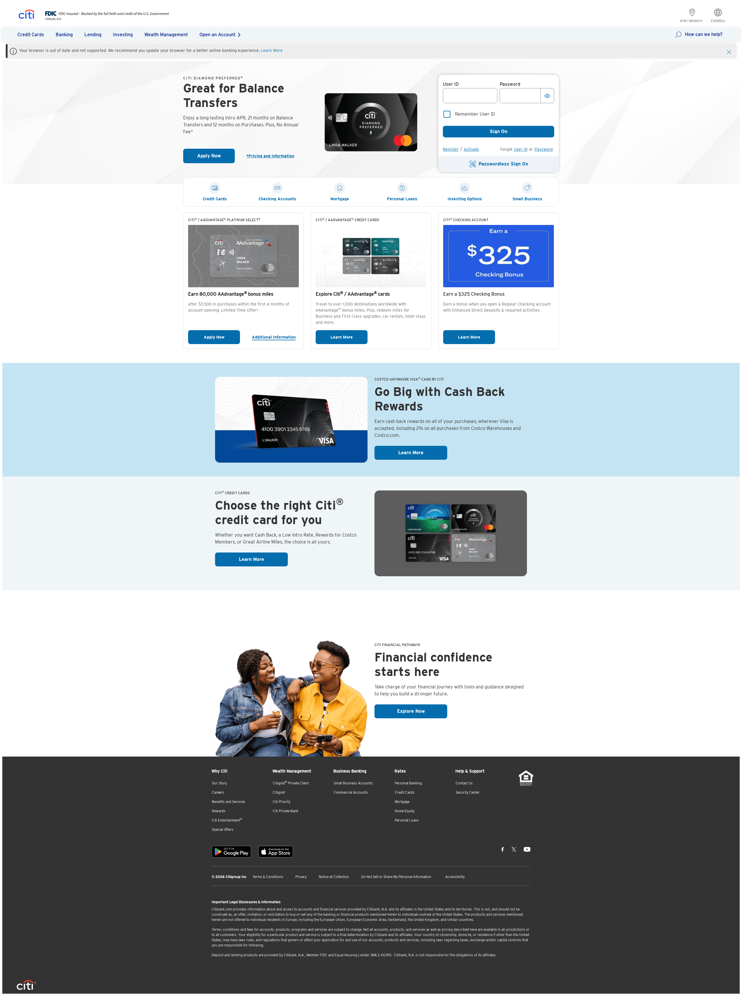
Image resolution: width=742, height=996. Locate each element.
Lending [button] (92, 34)
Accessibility (455, 877)
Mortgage (402, 801)
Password (543, 149)
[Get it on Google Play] (231, 851)
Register (451, 149)
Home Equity (404, 811)
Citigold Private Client (291, 782)
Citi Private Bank (285, 811)
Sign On (498, 131)
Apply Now (216, 157)
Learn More (272, 50)
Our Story (219, 783)
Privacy (301, 877)
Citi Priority (281, 801)
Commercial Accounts (351, 792)
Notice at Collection (334, 877)
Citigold (279, 792)
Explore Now (422, 711)
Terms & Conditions (267, 877)
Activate (471, 149)
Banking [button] (64, 34)
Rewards (218, 811)
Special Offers (222, 829)
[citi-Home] (26, 15)
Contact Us (464, 783)
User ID (521, 149)
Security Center (468, 792)
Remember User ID (475, 114)
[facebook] (502, 849)
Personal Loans (407, 820)
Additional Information (275, 337)
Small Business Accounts (353, 783)
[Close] (728, 51)
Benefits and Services (228, 801)
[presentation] (101, 18)
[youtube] (527, 849)
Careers (218, 792)
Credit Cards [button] (30, 34)
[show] (547, 95)
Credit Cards (404, 792)
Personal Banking (408, 783)
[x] (514, 849)
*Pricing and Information (272, 156)
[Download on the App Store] (275, 851)
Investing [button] (123, 34)
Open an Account (217, 34)
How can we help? (704, 34)
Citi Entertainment (227, 819)
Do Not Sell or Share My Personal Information (396, 877)
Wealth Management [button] (166, 34)
